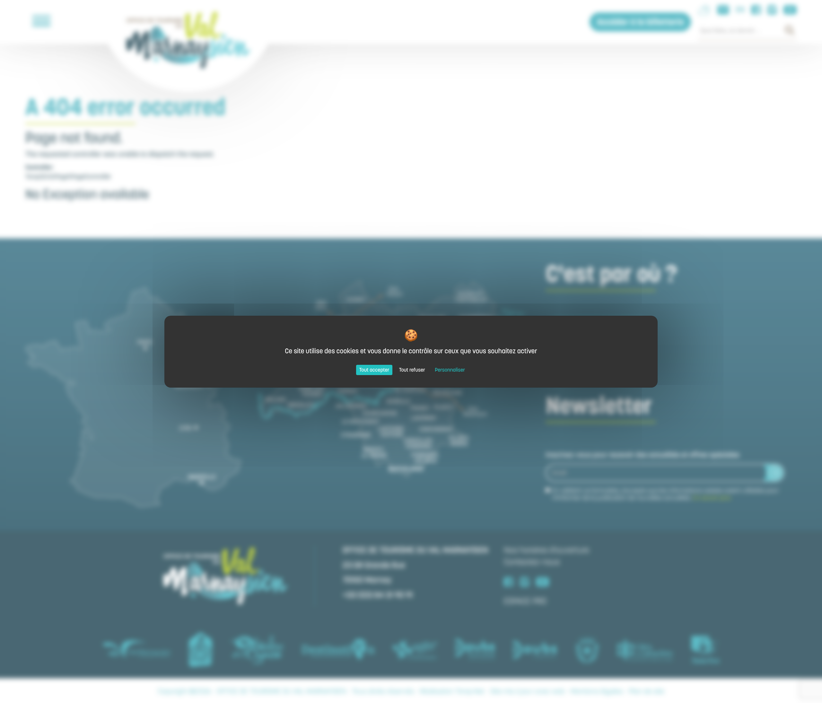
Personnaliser (450, 370)
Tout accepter (374, 370)
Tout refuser (412, 370)
